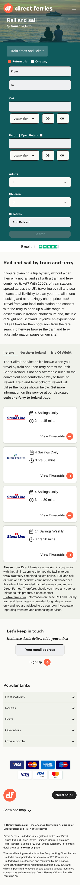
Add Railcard (21, 222)
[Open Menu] (74, 8)
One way (41, 61)
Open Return (30, 135)
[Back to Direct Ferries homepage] (27, 8)
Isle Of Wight (61, 352)
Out (11, 98)
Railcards (15, 214)
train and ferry (13, 575)
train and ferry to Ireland (22, 397)
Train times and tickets (27, 51)
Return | (14, 135)
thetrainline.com (14, 597)
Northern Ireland (32, 352)
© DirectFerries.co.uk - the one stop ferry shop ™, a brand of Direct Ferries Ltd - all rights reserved (38, 827)
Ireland (8, 352)
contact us (27, 847)
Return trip (20, 61)
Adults (13, 174)
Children (15, 194)
